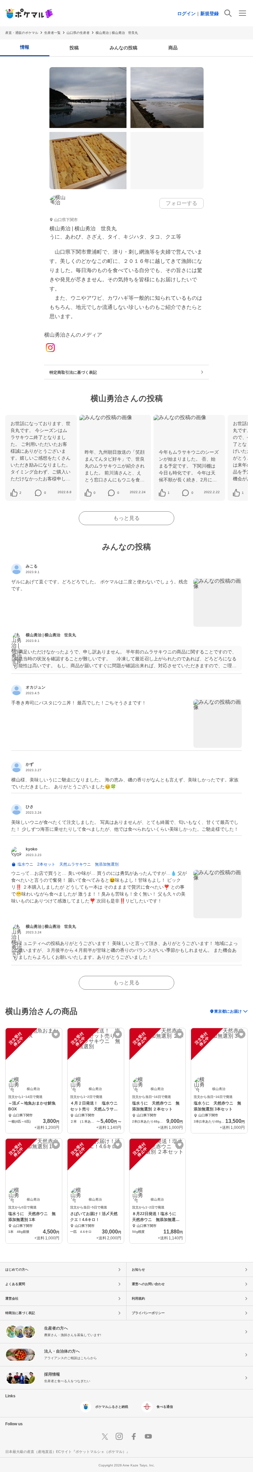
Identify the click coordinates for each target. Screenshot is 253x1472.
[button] (20, 492)
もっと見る (126, 518)
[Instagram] (50, 348)
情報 (24, 47)
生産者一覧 (52, 33)
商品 (173, 47)
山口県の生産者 (78, 33)
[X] (105, 1436)
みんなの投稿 (123, 47)
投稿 (74, 47)
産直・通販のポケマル (21, 33)
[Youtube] (148, 1436)
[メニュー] (242, 13)
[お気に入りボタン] (56, 1034)
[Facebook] (133, 1436)
